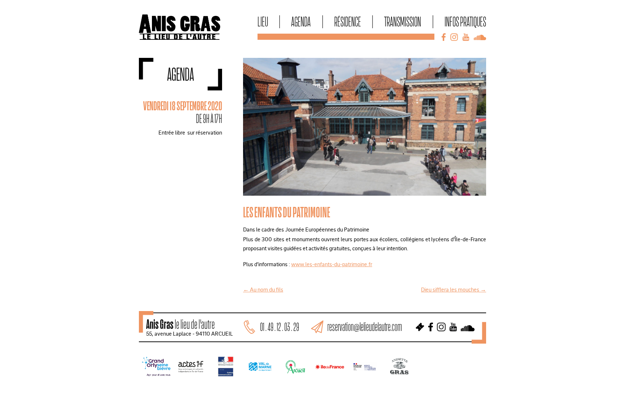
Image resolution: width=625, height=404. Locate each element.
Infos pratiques (465, 21)
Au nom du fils (263, 289)
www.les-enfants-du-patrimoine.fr (331, 264)
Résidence (347, 21)
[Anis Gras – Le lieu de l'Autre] (179, 37)
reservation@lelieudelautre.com (364, 327)
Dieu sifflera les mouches (453, 289)
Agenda (301, 21)
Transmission (402, 21)
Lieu (263, 21)
